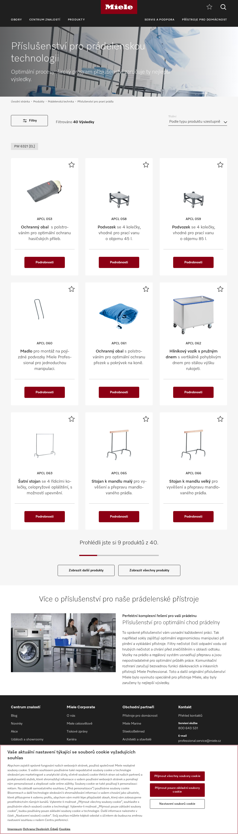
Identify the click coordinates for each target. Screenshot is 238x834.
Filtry (33, 120)
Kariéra (71, 739)
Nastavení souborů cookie (177, 803)
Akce (14, 731)
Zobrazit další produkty (86, 570)
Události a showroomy (27, 739)
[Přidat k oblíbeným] (72, 164)
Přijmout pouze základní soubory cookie (177, 790)
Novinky (17, 723)
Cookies (64, 829)
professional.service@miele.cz (199, 740)
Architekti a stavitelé (136, 739)
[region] (119, 789)
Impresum (14, 829)
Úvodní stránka (20, 101)
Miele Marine (131, 723)
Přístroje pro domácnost (204, 19)
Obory (16, 19)
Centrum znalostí (44, 19)
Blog (14, 715)
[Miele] (119, 7)
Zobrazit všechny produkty (149, 570)
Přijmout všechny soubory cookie (177, 776)
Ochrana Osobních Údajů (40, 829)
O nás (71, 715)
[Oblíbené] (209, 7)
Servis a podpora (160, 19)
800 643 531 (188, 728)
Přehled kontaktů (190, 715)
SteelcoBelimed (133, 731)
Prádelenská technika (61, 101)
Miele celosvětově (79, 723)
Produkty (76, 19)
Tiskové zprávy (77, 731)
